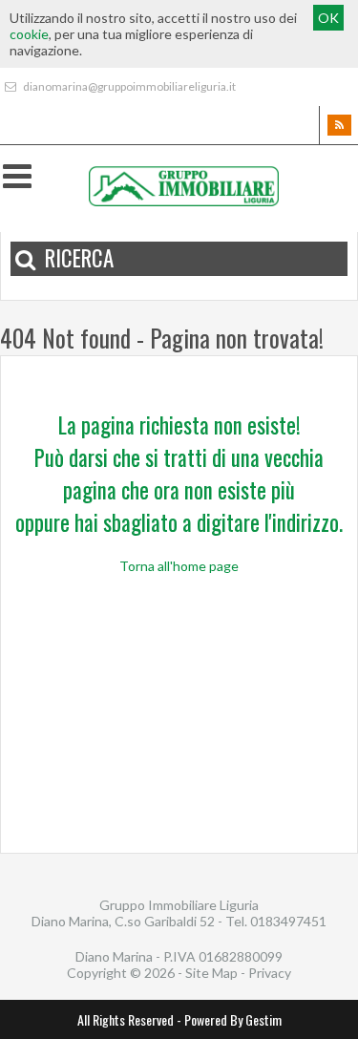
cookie (29, 34)
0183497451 (288, 921)
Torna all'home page (179, 566)
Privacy (269, 973)
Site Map (211, 973)
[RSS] (338, 125)
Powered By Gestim (233, 1019)
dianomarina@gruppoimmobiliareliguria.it (128, 86)
